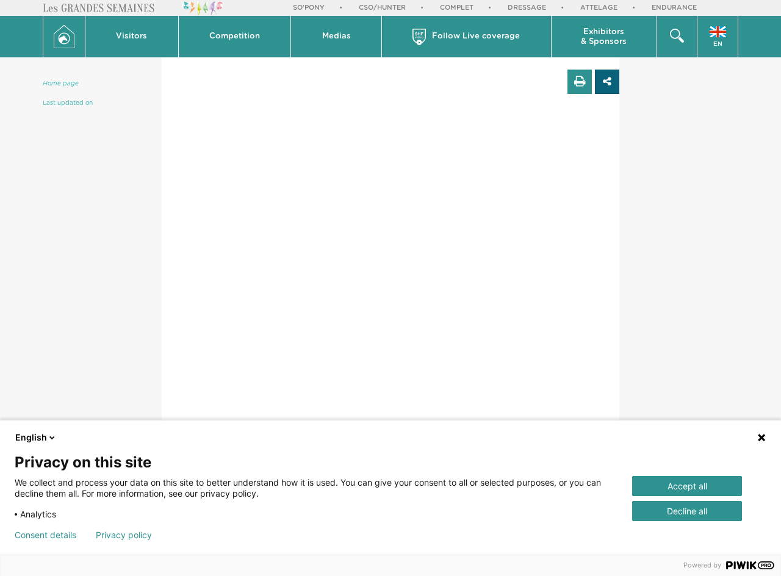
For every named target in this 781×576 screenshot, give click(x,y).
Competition (234, 36)
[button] (132, 36)
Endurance (674, 7)
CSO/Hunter (382, 7)
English (31, 437)
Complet (456, 7)
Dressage (527, 7)
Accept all (687, 486)
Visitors (131, 36)
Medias (336, 36)
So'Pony (309, 7)
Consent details (45, 535)
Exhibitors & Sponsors (604, 37)
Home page (61, 84)
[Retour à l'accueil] (64, 36)
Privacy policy (124, 535)
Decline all (687, 511)
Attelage (598, 7)
